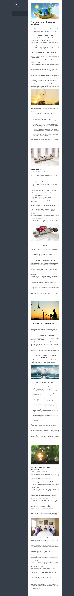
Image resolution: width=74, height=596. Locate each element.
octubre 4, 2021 (33, 471)
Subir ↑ (58, 593)
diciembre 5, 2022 (34, 171)
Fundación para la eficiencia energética (41, 468)
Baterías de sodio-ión (38, 169)
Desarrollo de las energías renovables (44, 323)
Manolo (39, 171)
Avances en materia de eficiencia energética (43, 23)
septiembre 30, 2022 (34, 325)
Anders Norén (53, 593)
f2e (16, 4)
